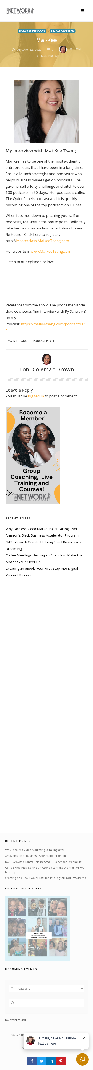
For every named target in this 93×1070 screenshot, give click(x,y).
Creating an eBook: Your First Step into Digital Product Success (45, 878)
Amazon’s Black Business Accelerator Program (42, 535)
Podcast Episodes (32, 31)
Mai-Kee (46, 40)
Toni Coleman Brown (46, 369)
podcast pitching (45, 341)
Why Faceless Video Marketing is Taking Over (41, 529)
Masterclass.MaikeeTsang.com (42, 240)
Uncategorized (62, 31)
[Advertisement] (38, 705)
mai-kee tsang (17, 341)
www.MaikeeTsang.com (50, 251)
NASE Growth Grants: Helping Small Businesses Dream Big (43, 862)
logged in (36, 396)
